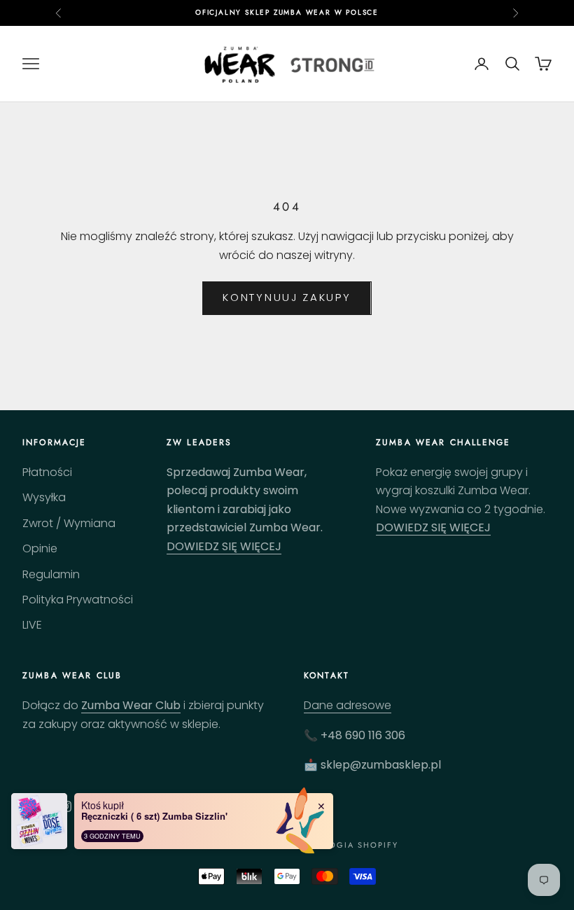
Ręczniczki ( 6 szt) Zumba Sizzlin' (154, 816)
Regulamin (51, 574)
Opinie (39, 548)
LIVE (32, 625)
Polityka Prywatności (77, 600)
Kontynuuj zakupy (287, 297)
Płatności (47, 472)
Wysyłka (44, 497)
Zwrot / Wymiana (68, 523)
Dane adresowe (347, 705)
